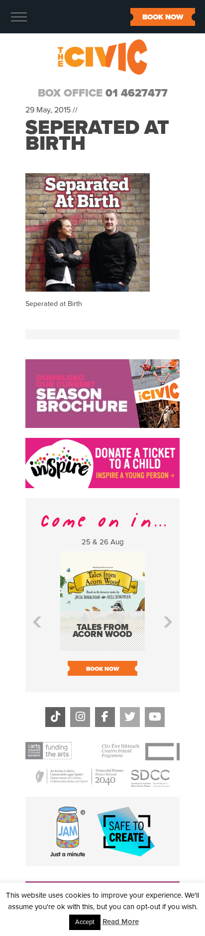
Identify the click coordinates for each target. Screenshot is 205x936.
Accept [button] (85, 922)
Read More (120, 921)
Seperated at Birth (97, 135)
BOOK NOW (162, 16)
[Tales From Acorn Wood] (102, 646)
